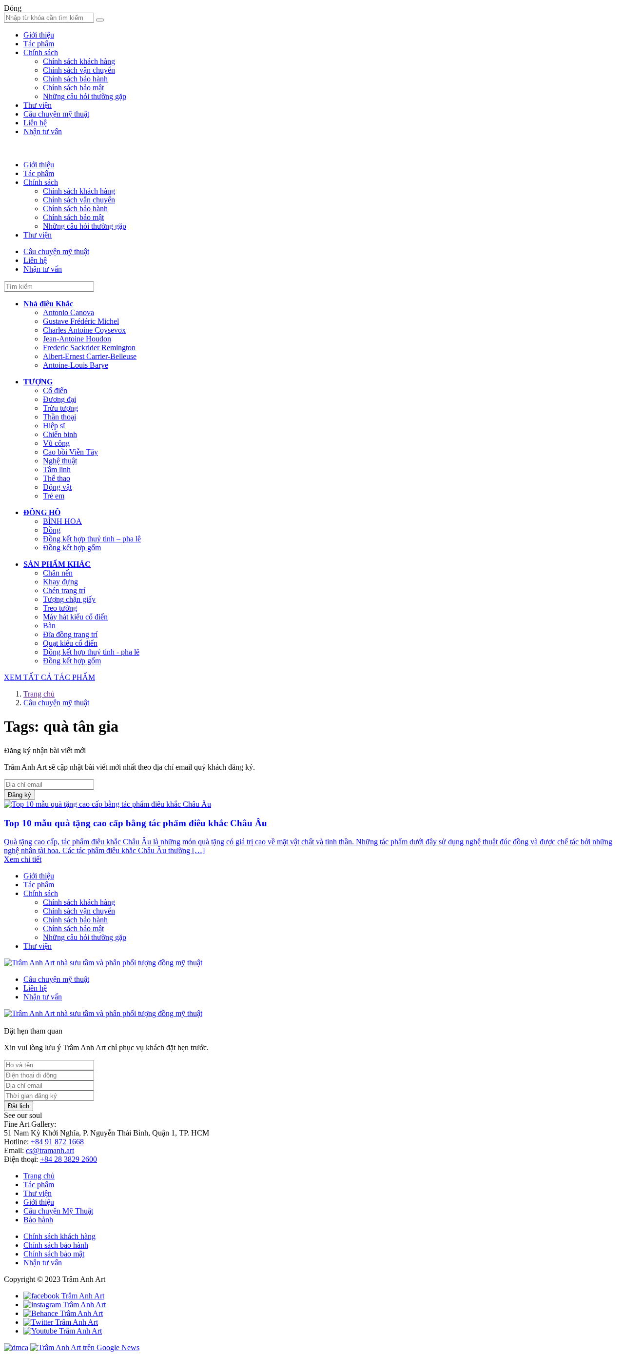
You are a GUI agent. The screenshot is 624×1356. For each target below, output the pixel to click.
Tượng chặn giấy (69, 599)
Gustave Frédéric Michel (81, 321)
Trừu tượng (60, 408)
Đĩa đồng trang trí (70, 634)
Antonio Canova (68, 312)
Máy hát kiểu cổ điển (75, 617)
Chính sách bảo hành (75, 79)
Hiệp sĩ (54, 425)
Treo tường (60, 608)
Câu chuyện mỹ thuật (56, 114)
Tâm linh (57, 469)
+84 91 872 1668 (57, 1141)
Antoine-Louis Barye (75, 365)
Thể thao (56, 478)
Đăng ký (19, 794)
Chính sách (40, 52)
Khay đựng (60, 582)
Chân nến (58, 573)
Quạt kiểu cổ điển (70, 643)
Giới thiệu (38, 35)
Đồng (51, 530)
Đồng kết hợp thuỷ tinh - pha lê (91, 652)
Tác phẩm (38, 44)
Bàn (49, 625)
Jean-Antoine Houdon (77, 339)
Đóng (12, 8)
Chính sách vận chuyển (79, 70)
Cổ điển (55, 390)
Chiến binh (60, 434)
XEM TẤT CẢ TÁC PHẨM (49, 677)
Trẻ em (53, 496)
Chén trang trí (64, 590)
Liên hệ (35, 123)
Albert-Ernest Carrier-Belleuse (89, 356)
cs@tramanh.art (50, 1150)
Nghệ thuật (60, 461)
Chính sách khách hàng (79, 61)
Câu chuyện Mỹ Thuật (58, 1211)
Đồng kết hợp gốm (72, 547)
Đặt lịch (18, 1106)
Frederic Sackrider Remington (89, 347)
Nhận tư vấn (42, 131)
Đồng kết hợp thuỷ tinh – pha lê (92, 539)
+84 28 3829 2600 (68, 1159)
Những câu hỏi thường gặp (84, 96)
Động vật (57, 487)
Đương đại (59, 399)
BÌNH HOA (62, 521)
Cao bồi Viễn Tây (70, 452)
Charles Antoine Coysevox (84, 330)
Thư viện (37, 105)
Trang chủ (39, 694)
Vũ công (56, 443)
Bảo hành (38, 1220)
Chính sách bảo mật (73, 87)
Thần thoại (59, 417)
